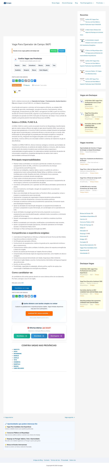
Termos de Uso (55, 460)
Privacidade (64, 460)
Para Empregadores (86, 3)
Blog (76, 3)
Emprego (82, 233)
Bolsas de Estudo (85, 213)
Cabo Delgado (43, 70)
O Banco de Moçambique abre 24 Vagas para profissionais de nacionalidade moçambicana (91, 53)
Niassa (34, 70)
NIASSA (16, 366)
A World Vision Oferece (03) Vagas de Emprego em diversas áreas (91, 32)
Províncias (99, 3)
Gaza (24, 65)
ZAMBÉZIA (17, 362)
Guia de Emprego (67, 3)
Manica (41, 65)
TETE (15, 360)
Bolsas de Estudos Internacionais (17, 444)
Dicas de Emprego (85, 225)
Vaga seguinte (70, 417)
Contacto (46, 460)
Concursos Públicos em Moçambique (18, 432)
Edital (81, 228)
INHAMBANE (17, 353)
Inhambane (32, 65)
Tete (54, 65)
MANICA (16, 356)
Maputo (17, 65)
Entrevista (83, 236)
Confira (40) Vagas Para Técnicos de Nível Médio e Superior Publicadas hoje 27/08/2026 (90, 81)
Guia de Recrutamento (87, 245)
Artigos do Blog (38, 460)
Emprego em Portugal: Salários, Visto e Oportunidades (23, 438)
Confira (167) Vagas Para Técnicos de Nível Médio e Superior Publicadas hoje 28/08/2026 (90, 63)
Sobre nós (72, 460)
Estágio (82, 239)
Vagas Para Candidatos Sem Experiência (19, 427)
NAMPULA (17, 364)
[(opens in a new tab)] (82, 20)
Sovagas (16, 3)
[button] (93, 3)
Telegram (61, 50)
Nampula (26, 70)
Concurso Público (85, 222)
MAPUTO (16, 349)
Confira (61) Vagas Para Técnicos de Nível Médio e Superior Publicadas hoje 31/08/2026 (90, 22)
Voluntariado (84, 253)
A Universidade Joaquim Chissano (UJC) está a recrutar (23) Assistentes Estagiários (91, 42)
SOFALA (16, 358)
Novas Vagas (56, 3)
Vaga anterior (8, 417)
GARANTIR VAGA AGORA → (39, 313)
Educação (83, 230)
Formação (83, 242)
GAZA (15, 351)
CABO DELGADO (19, 368)
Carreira (82, 219)
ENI (22, 283)
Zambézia (18, 70)
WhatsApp (54, 50)
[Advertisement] (39, 24)
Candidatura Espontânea (87, 216)
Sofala (48, 65)
